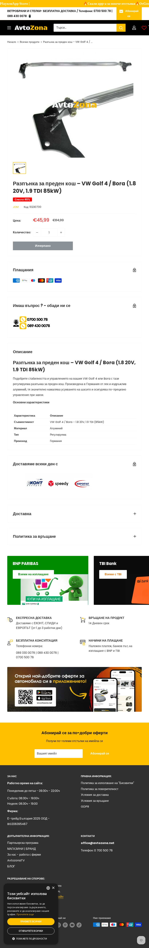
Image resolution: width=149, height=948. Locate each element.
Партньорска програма (22, 843)
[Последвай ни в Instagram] (58, 925)
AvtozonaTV (16, 860)
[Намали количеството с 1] (37, 232)
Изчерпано (43, 246)
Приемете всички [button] (31, 921)
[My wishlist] (144, 28)
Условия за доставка (95, 795)
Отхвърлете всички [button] (31, 930)
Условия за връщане (95, 801)
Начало (11, 42)
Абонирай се (131, 13)
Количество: (22, 232)
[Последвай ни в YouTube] (72, 925)
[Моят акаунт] (134, 28)
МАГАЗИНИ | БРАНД (21, 849)
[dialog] (31, 913)
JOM (16, 207)
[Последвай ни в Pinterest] (65, 925)
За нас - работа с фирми (24, 855)
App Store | (18, 3)
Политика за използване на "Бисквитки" (107, 783)
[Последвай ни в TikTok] (79, 925)
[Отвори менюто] (9, 27)
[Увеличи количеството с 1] (61, 232)
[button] (31, 939)
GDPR (85, 806)
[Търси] (121, 28)
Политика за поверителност (99, 789)
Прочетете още (25, 914)
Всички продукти (29, 42)
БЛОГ (11, 866)
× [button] (53, 888)
